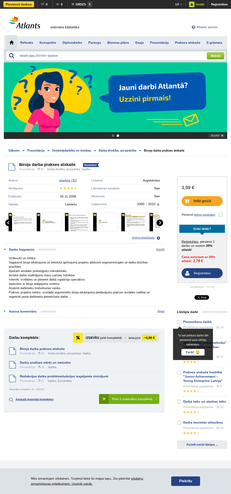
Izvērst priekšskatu (143, 237)
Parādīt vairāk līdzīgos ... (202, 444)
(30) (68, 180)
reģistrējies (190, 241)
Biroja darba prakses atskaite (164, 150)
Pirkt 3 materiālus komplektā (132, 399)
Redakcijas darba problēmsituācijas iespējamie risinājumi (64, 376)
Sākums (14, 150)
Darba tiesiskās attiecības (203, 422)
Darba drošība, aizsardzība (63, 169)
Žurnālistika (65, 381)
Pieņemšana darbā (197, 322)
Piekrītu (185, 481)
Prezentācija (27, 169)
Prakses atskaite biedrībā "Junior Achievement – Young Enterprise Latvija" (203, 376)
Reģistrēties (219, 4)
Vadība (86, 169)
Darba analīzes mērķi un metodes (45, 362)
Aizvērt (215, 135)
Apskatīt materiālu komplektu (34, 399)
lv (177, 4)
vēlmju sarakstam (204, 214)
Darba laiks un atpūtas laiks (204, 401)
